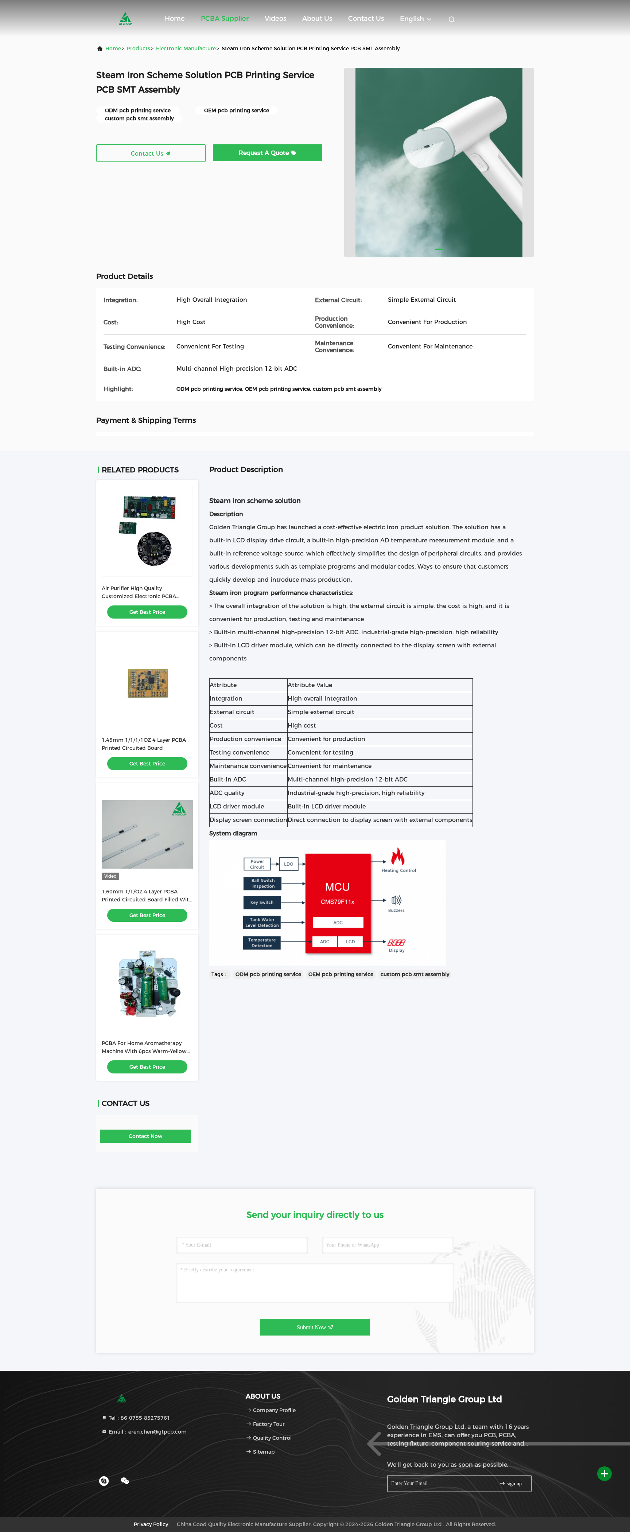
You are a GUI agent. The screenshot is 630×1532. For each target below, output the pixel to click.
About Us (317, 19)
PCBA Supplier (225, 19)
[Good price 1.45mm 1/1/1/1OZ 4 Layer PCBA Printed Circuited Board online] (147, 682)
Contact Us (366, 19)
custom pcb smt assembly (415, 974)
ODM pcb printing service (268, 974)
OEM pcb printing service (340, 974)
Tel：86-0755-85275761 (138, 1418)
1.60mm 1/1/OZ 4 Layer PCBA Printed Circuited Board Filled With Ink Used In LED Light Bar (147, 899)
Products (138, 48)
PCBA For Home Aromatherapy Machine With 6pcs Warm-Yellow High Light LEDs (144, 1051)
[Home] (125, 18)
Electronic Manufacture (186, 48)
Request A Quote (265, 152)
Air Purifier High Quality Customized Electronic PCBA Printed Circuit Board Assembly (142, 596)
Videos (275, 19)
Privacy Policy (151, 1524)
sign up (513, 1483)
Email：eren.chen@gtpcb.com (147, 1431)
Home (175, 19)
